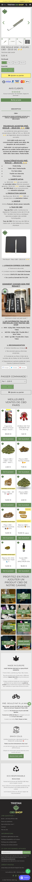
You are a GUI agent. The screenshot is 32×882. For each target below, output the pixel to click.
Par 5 (16, 62)
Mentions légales (21, 872)
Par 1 (4, 62)
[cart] (30, 4)
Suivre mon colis (16, 756)
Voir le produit (8, 439)
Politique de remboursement (9, 844)
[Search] (26, 4)
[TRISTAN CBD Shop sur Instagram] (16, 876)
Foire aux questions (6, 821)
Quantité (4, 66)
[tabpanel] (4, 41)
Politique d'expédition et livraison (10, 839)
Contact (3, 827)
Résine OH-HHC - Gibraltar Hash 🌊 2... (8, 559)
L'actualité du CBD (10, 872)
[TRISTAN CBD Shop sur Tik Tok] (18, 876)
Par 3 (10, 62)
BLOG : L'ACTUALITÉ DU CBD (9, 818)
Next (29, 22)
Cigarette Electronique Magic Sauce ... (8, 427)
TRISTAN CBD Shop (11, 880)
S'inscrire (27, 852)
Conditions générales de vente (9, 836)
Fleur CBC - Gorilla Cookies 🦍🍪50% (8, 526)
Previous (3, 22)
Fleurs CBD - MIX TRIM (24, 493)
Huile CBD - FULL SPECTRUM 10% (24, 559)
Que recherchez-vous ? (7, 824)
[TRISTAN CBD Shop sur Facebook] (13, 876)
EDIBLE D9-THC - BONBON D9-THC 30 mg (23, 427)
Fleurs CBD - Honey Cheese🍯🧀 (23, 460)
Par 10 (22, 62)
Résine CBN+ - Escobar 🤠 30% (24, 526)
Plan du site (4, 829)
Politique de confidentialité (8, 842)
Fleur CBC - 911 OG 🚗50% (8, 493)
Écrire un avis (16, 100)
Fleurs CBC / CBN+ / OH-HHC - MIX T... (8, 460)
